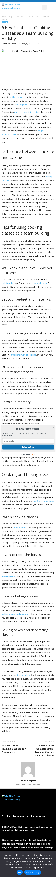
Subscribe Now (28, 447)
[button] (27, 428)
